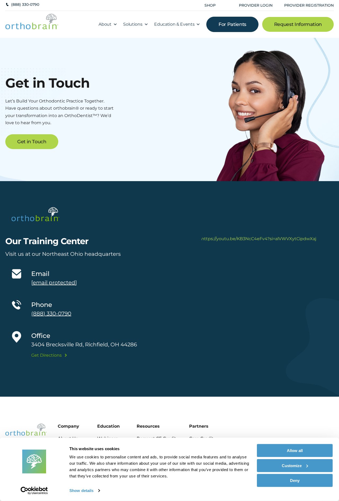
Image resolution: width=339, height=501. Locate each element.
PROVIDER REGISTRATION (309, 5)
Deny (295, 480)
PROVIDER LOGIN (256, 5)
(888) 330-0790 (25, 4)
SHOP (210, 5)
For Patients (232, 24)
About (105, 24)
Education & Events (174, 24)
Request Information (298, 24)
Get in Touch (31, 142)
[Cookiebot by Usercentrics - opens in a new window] (34, 491)
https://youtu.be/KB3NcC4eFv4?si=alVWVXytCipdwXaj (258, 238)
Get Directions (46, 355)
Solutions (132, 24)
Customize (292, 465)
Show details (81, 490)
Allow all (295, 450)
